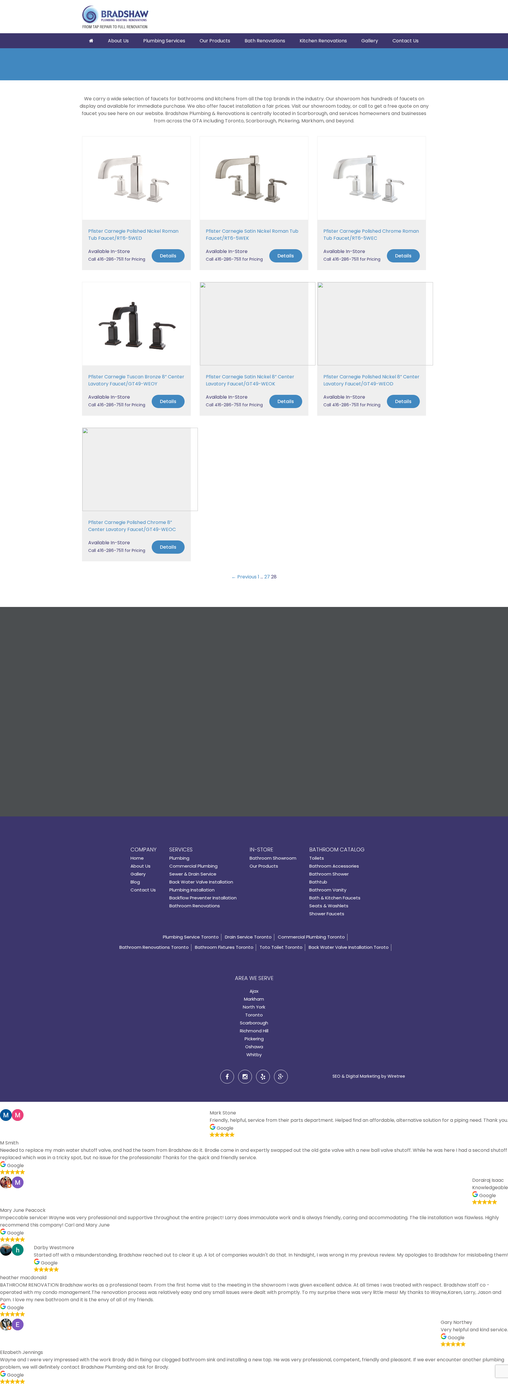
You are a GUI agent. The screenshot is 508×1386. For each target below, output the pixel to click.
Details (168, 255)
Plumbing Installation (192, 890)
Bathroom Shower (329, 874)
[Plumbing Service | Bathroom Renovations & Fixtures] (115, 18)
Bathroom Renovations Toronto (154, 947)
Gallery (369, 40)
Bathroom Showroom (273, 858)
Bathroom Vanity (327, 890)
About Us (118, 40)
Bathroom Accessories (334, 866)
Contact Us (405, 40)
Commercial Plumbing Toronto (311, 937)
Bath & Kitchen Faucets (334, 898)
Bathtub (318, 882)
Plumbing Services (164, 40)
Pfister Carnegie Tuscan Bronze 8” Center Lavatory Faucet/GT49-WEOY (136, 380)
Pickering (254, 1039)
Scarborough (254, 1023)
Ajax (254, 991)
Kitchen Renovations (323, 40)
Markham (254, 999)
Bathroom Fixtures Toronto (224, 947)
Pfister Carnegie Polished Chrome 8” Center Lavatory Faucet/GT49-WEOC (132, 526)
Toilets (316, 858)
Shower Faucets (326, 914)
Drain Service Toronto (248, 937)
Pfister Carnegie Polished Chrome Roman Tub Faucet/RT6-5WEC (371, 235)
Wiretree (396, 1076)
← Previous (244, 576)
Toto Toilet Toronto (281, 947)
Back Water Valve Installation (201, 882)
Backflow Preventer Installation (203, 898)
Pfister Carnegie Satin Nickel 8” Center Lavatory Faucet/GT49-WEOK (250, 380)
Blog (135, 882)
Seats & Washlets (328, 906)
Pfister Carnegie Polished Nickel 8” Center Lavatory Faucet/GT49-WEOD (371, 380)
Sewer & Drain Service (192, 874)
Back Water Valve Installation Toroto (349, 947)
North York (254, 1007)
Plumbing (179, 858)
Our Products (215, 40)
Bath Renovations (265, 40)
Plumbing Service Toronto (191, 937)
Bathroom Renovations (194, 906)
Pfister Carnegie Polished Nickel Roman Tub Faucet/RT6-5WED (133, 235)
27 (267, 576)
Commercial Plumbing (193, 866)
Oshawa (254, 1047)
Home (137, 858)
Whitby (254, 1054)
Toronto (254, 1015)
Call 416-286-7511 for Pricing (116, 259)
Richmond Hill (254, 1031)
